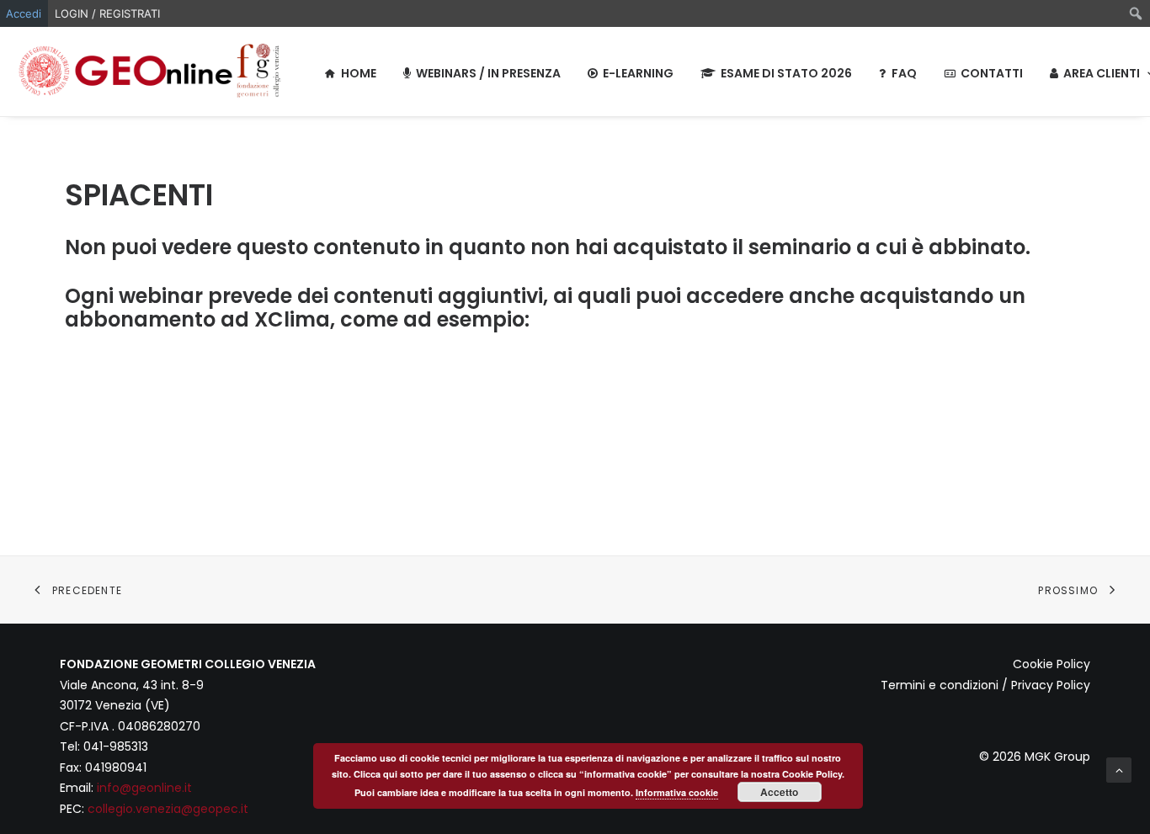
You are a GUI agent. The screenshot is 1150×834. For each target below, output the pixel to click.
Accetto (779, 791)
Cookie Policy (1051, 664)
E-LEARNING (638, 73)
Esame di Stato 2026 (786, 73)
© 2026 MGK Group (1034, 756)
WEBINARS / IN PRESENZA (488, 73)
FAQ (904, 73)
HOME (358, 73)
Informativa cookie (677, 792)
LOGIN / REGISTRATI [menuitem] (107, 13)
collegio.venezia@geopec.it (168, 808)
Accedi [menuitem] (23, 13)
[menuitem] (1136, 13)
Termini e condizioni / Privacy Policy (985, 685)
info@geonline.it (144, 787)
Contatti (992, 73)
